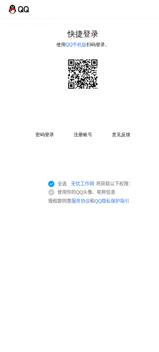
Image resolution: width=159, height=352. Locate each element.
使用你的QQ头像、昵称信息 (86, 192)
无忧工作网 (82, 184)
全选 (95, 184)
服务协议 (80, 201)
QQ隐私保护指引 (112, 201)
